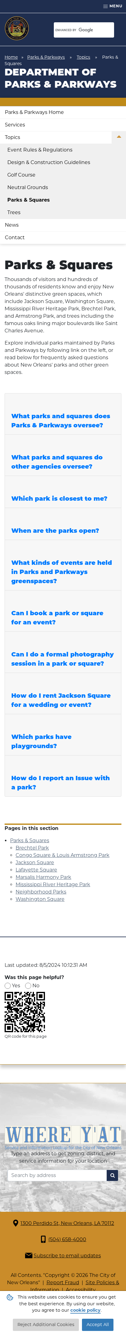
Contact (15, 237)
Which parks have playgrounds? (41, 742)
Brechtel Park (32, 848)
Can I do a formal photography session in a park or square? (62, 659)
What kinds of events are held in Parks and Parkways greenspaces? (61, 572)
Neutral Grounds (27, 187)
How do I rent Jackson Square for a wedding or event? (61, 700)
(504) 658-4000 (67, 1239)
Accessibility (81, 1290)
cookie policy (85, 1310)
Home (11, 57)
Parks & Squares (28, 200)
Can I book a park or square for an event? (57, 618)
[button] (119, 137)
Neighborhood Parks (41, 892)
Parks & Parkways (46, 57)
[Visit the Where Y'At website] (63, 1137)
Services (15, 125)
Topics (83, 57)
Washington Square (40, 899)
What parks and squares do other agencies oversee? (57, 462)
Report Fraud (62, 1282)
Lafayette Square (36, 870)
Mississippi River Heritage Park (53, 884)
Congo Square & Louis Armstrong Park (62, 855)
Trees (13, 212)
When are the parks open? (55, 531)
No (35, 986)
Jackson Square (35, 862)
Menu (115, 6)
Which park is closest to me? (59, 499)
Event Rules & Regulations (39, 150)
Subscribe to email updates (67, 1256)
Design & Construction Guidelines (48, 162)
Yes (16, 986)
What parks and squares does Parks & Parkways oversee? (60, 421)
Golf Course (21, 175)
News (12, 225)
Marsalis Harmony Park (43, 877)
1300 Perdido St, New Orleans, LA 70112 (67, 1223)
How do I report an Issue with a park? (60, 783)
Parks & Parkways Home (34, 112)
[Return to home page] (17, 28)
